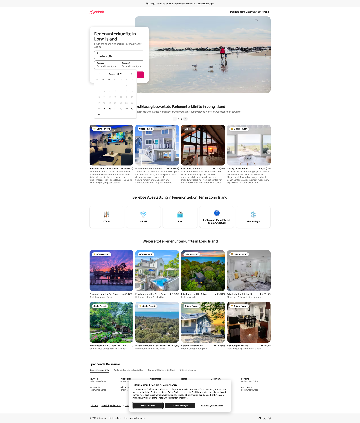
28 (121, 108)
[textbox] (106, 66)
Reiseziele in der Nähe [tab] (99, 370)
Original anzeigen (206, 3)
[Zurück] (175, 119)
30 (132, 108)
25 (104, 108)
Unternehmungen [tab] (188, 370)
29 (126, 108)
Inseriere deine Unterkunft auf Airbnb (249, 11)
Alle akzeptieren (147, 405)
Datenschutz (115, 418)
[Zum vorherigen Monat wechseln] (99, 74)
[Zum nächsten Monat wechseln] (132, 74)
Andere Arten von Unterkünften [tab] (128, 370)
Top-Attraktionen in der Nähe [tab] (161, 370)
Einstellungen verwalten (212, 405)
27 (115, 108)
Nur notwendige (180, 405)
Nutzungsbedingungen (134, 418)
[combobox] (119, 56)
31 (99, 114)
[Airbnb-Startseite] (97, 11)
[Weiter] (185, 119)
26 (110, 108)
